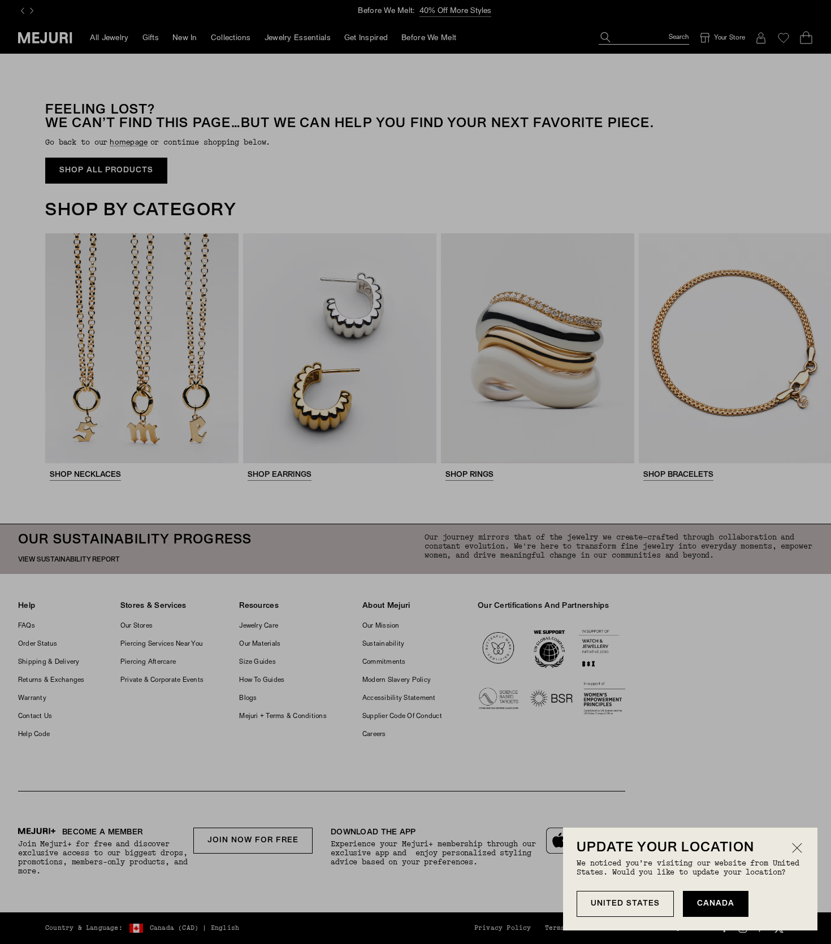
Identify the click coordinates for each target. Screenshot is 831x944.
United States (625, 903)
